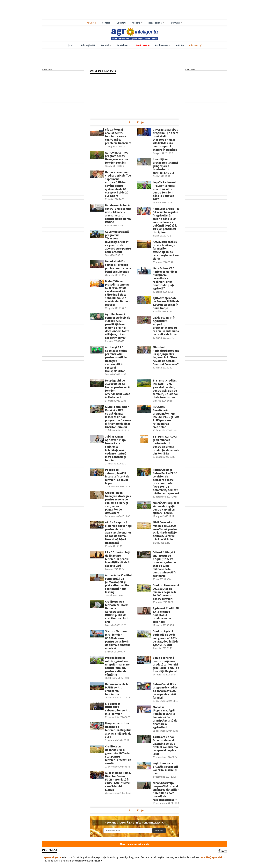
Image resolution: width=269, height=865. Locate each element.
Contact (106, 22)
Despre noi (49, 849)
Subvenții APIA (88, 45)
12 (138, 122)
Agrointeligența (52, 857)
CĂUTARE (194, 45)
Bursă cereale (142, 45)
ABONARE (92, 22)
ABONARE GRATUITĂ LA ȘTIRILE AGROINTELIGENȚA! (134, 823)
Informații (175, 22)
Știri (70, 45)
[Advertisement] (134, 10)
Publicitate (121, 22)
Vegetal (105, 45)
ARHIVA (180, 45)
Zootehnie (122, 45)
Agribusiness (161, 45)
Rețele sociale (155, 22)
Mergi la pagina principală (134, 844)
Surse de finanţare (103, 70)
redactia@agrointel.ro (212, 857)
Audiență (136, 22)
